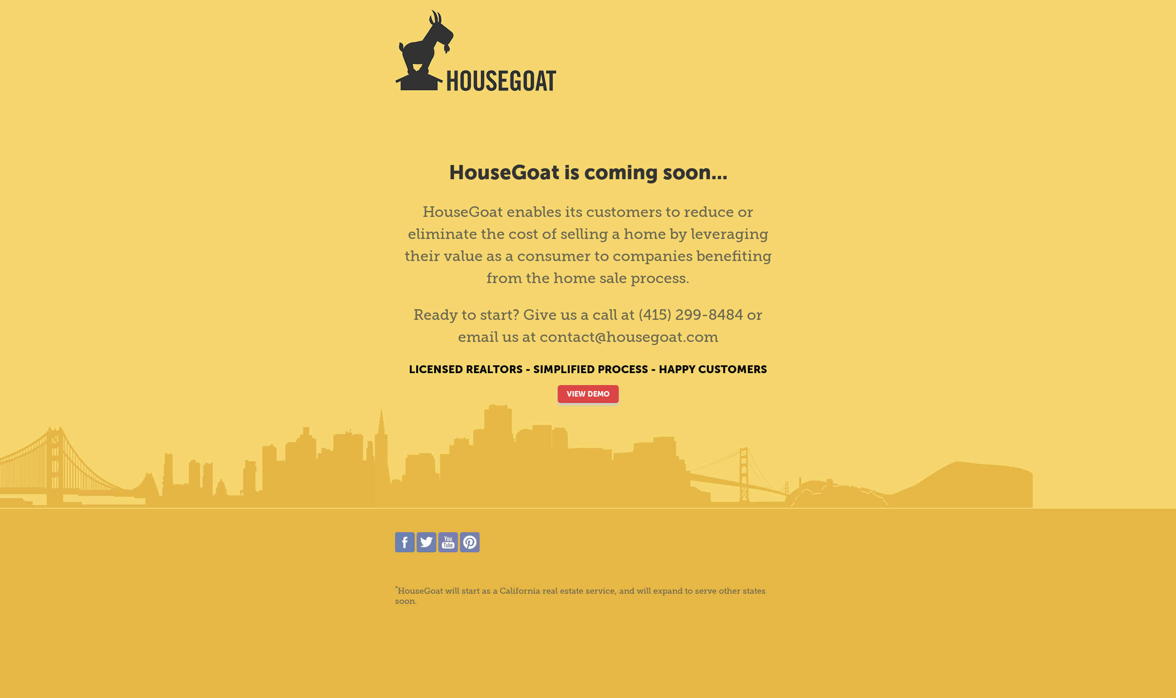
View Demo (588, 394)
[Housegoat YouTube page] (448, 550)
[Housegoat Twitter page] (426, 550)
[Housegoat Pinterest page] (470, 550)
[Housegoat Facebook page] (405, 550)
